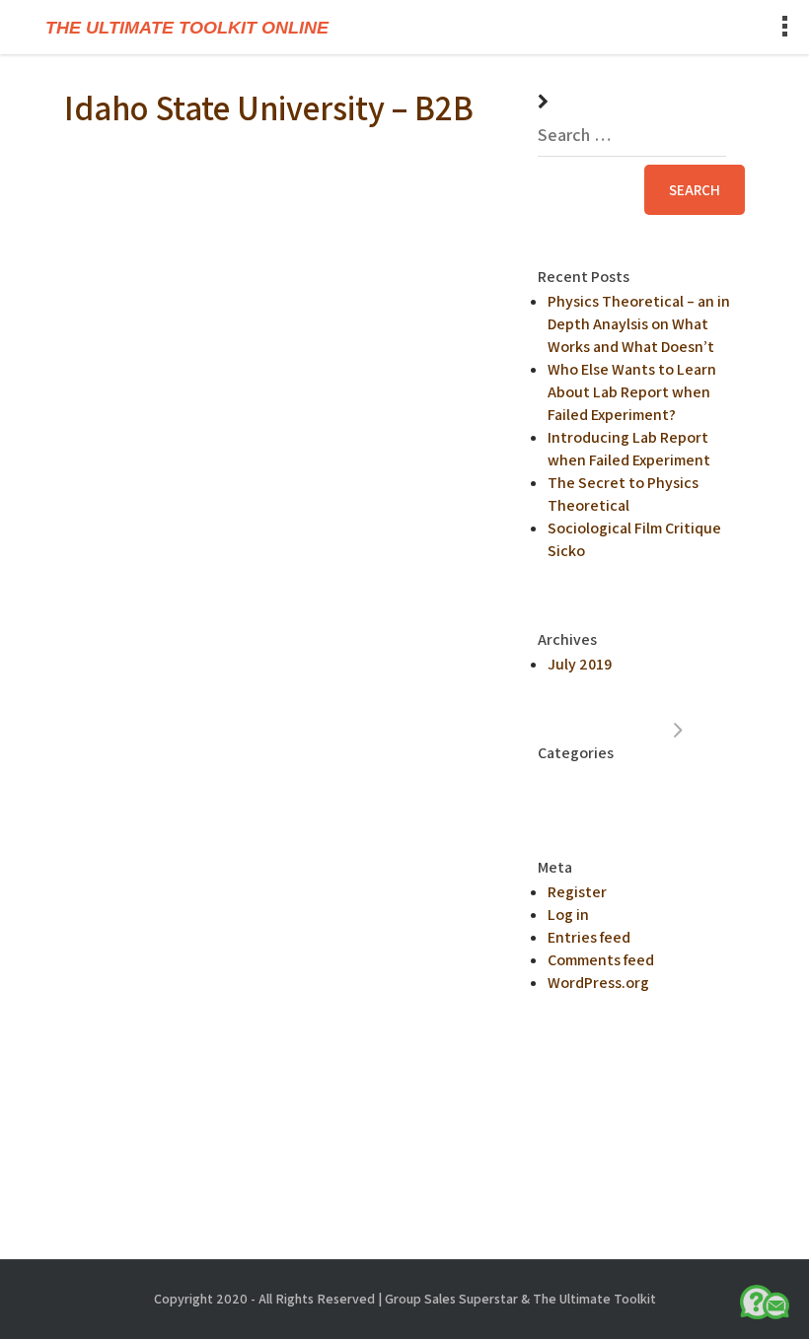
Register (577, 891)
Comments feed (601, 960)
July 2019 (580, 664)
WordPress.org (598, 982)
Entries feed (589, 937)
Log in (568, 914)
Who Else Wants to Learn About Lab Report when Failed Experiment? (632, 392)
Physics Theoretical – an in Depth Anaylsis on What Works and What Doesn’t (639, 324)
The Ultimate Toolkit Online (187, 27)
